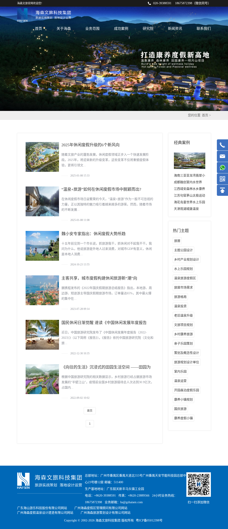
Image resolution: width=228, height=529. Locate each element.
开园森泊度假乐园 (186, 390)
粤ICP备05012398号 (149, 520)
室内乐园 (180, 371)
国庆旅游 (180, 409)
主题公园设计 (183, 250)
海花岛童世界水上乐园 (189, 202)
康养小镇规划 (183, 399)
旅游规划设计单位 (186, 362)
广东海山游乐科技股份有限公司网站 (42, 508)
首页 (38, 28)
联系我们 (204, 28)
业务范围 (92, 28)
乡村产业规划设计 (186, 259)
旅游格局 (180, 297)
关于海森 (64, 28)
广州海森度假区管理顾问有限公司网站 (100, 508)
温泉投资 (180, 306)
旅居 (177, 240)
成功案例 (121, 28)
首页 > (206, 115)
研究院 (148, 28)
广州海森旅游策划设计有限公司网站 (105, 512)
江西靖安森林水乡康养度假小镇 (189, 189)
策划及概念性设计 (186, 353)
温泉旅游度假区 (185, 278)
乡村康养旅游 (183, 334)
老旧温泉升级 (183, 315)
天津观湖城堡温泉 (186, 208)
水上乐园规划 (183, 269)
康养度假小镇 (183, 418)
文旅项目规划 (183, 325)
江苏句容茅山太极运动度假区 (189, 196)
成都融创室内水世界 (188, 182)
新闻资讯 (175, 28)
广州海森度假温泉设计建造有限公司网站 (45, 512)
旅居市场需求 (183, 287)
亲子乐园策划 (183, 343)
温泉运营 (180, 381)
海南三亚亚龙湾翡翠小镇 (189, 176)
